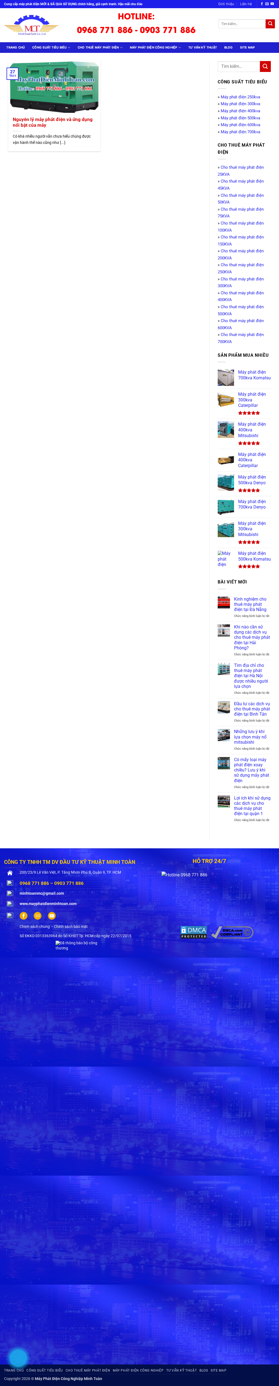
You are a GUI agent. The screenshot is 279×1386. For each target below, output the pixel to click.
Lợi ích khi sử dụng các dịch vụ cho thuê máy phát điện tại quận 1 (252, 805)
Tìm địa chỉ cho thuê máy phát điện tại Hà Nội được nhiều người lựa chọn (251, 676)
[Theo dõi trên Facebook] (261, 4)
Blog (228, 47)
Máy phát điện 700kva (240, 131)
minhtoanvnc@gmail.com (42, 893)
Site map (247, 47)
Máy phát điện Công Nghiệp (153, 47)
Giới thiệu (226, 4)
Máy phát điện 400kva (240, 110)
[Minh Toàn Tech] (35, 25)
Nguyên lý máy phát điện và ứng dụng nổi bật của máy (53, 122)
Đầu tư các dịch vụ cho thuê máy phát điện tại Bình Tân (252, 709)
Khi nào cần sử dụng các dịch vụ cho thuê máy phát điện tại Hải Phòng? (252, 637)
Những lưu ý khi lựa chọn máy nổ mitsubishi (250, 737)
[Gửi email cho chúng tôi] (267, 4)
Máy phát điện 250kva (240, 97)
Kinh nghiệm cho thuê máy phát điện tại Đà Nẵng (250, 604)
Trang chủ (15, 47)
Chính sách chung (35, 926)
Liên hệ (246, 4)
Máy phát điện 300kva (240, 103)
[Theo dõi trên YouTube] (272, 4)
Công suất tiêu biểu (49, 47)
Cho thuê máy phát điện (98, 47)
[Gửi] (270, 24)
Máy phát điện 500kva (240, 118)
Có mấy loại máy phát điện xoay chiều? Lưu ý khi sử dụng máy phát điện (251, 770)
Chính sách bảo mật (71, 926)
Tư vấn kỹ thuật (202, 47)
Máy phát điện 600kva (240, 124)
